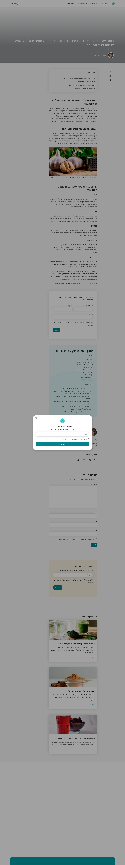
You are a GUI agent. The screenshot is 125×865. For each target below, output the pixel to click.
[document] (62, 432)
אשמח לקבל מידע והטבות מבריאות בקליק (75, 439)
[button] (36, 418)
